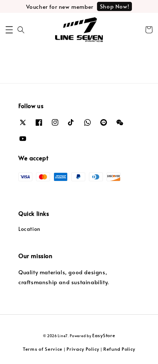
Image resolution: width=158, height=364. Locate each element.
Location (29, 228)
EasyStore (103, 335)
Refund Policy (119, 349)
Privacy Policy (83, 349)
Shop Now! (114, 6)
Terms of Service (42, 349)
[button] (9, 30)
